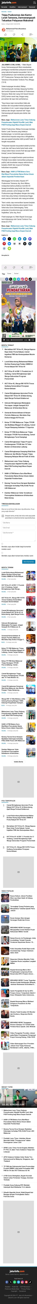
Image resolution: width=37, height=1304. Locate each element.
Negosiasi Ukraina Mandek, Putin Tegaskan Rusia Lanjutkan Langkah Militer (23, 961)
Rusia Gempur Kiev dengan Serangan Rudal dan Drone (20, 919)
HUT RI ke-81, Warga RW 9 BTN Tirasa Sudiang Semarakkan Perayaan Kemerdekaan (19, 386)
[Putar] (4, 340)
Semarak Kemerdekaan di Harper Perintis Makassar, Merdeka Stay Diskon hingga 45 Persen (18, 415)
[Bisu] (29, 340)
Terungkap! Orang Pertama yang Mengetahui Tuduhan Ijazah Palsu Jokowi (22, 909)
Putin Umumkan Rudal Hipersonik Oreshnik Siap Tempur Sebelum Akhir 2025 (22, 951)
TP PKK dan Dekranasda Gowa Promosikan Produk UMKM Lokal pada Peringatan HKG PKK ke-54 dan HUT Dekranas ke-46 (19, 1168)
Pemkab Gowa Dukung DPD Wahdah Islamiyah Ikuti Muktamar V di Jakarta (17, 1186)
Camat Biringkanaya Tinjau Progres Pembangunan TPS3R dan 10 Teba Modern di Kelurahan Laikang (18, 444)
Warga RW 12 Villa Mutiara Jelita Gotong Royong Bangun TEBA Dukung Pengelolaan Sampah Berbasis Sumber (13, 702)
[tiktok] (30, 279)
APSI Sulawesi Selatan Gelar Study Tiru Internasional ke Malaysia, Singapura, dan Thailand (19, 1159)
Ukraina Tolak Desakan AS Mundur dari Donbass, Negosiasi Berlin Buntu (22, 1014)
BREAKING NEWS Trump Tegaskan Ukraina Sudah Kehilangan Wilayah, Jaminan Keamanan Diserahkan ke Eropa (23, 983)
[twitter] (10, 279)
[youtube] (26, 279)
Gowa (9, 273)
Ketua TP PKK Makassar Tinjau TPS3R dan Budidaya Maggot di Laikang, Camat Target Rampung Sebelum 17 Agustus (20, 424)
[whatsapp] (14, 279)
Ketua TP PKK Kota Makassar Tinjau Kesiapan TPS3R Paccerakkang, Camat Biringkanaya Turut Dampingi (20, 434)
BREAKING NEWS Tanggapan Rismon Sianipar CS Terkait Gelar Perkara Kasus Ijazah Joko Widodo (22, 1025)
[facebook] (6, 279)
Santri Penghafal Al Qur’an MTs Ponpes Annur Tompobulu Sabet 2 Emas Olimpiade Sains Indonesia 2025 (22, 994)
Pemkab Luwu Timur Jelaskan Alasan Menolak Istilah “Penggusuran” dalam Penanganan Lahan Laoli (17, 1140)
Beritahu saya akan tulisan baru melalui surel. (17, 556)
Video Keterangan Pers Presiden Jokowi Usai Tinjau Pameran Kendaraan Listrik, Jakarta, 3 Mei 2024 (22, 1047)
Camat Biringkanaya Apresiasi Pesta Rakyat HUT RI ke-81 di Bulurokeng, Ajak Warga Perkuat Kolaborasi (19, 395)
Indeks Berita (18, 762)
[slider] (17, 339)
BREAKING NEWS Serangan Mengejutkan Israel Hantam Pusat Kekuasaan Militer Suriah (22, 930)
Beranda (4, 11)
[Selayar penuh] (33, 340)
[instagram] (22, 279)
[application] (18, 311)
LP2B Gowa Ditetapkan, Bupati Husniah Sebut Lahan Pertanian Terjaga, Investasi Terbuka (18, 1178)
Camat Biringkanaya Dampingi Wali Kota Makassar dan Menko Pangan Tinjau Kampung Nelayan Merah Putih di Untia (20, 454)
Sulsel (9, 11)
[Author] (4, 30)
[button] (18, 311)
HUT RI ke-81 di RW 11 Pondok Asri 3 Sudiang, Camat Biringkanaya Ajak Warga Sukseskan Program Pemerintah (19, 375)
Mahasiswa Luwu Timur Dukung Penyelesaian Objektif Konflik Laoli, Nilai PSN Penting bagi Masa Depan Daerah (18, 122)
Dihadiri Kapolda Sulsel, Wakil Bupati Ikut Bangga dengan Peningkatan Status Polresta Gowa (18, 1194)
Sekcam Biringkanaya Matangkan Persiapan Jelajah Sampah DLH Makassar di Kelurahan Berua (17, 405)
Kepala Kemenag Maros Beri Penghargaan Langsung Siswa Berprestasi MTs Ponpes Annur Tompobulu (21, 973)
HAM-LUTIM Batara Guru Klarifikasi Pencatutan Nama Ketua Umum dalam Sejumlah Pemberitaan (18, 174)
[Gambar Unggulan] (18, 49)
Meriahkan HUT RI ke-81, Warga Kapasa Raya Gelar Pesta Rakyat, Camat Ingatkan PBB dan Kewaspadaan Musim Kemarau (20, 353)
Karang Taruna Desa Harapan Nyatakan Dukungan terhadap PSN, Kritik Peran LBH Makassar (20, 485)
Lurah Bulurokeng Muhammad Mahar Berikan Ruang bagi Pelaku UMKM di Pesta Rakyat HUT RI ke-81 (19, 364)
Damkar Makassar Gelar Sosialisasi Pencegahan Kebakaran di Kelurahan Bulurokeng (19, 495)
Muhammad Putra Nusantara (16, 29)
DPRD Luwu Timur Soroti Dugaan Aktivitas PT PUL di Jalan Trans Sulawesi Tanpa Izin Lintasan (19, 1150)
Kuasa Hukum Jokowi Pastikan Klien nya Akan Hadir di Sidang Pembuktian (21, 898)
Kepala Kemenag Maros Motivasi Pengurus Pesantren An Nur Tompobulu (22, 1003)
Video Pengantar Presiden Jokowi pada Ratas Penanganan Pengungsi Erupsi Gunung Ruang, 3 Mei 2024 (23, 1035)
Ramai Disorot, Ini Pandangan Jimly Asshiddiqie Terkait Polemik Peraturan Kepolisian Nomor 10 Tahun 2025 (23, 941)
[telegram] (18, 279)
